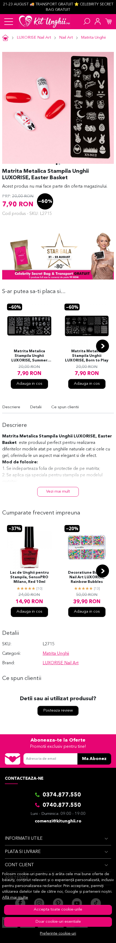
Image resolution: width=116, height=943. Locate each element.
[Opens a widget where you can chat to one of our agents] (96, 933)
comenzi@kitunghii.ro (58, 821)
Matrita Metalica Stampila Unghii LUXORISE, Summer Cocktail (29, 356)
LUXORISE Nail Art (34, 38)
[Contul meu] (97, 21)
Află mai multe (15, 898)
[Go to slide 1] (56, 164)
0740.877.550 (62, 805)
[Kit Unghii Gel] (44, 21)
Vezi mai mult (58, 492)
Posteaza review (58, 711)
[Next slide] (102, 346)
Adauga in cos (29, 384)
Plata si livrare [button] (23, 852)
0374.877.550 (62, 795)
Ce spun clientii (65, 407)
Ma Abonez (94, 759)
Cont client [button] (19, 865)
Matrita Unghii (93, 38)
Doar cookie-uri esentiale (58, 922)
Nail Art (66, 38)
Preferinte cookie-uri (58, 934)
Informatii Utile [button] (24, 838)
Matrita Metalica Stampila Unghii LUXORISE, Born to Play (86, 356)
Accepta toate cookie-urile (58, 910)
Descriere (11, 407)
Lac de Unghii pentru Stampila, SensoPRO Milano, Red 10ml (29, 577)
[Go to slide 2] (59, 164)
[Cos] (108, 21)
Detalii (36, 407)
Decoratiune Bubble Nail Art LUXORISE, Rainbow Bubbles (87, 577)
